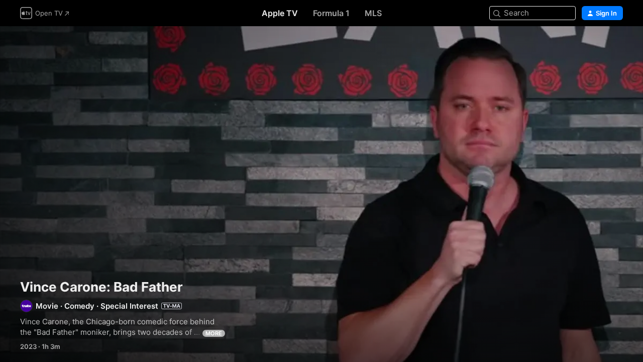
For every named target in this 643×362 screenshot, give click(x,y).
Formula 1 (331, 13)
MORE (213, 333)
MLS (373, 13)
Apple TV (280, 13)
